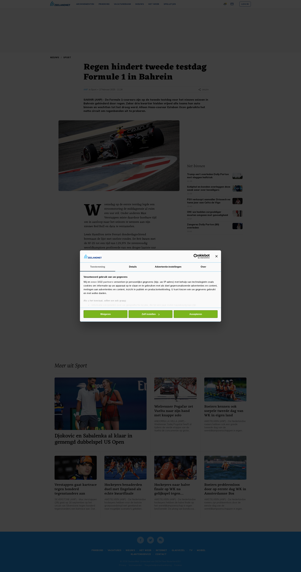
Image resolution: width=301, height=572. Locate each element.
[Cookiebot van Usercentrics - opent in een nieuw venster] (196, 256)
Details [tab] (133, 266)
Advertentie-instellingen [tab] (168, 266)
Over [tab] (203, 266)
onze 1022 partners (102, 282)
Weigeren (105, 314)
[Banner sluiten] (216, 256)
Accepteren (195, 314)
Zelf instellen (149, 314)
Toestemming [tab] (97, 266)
